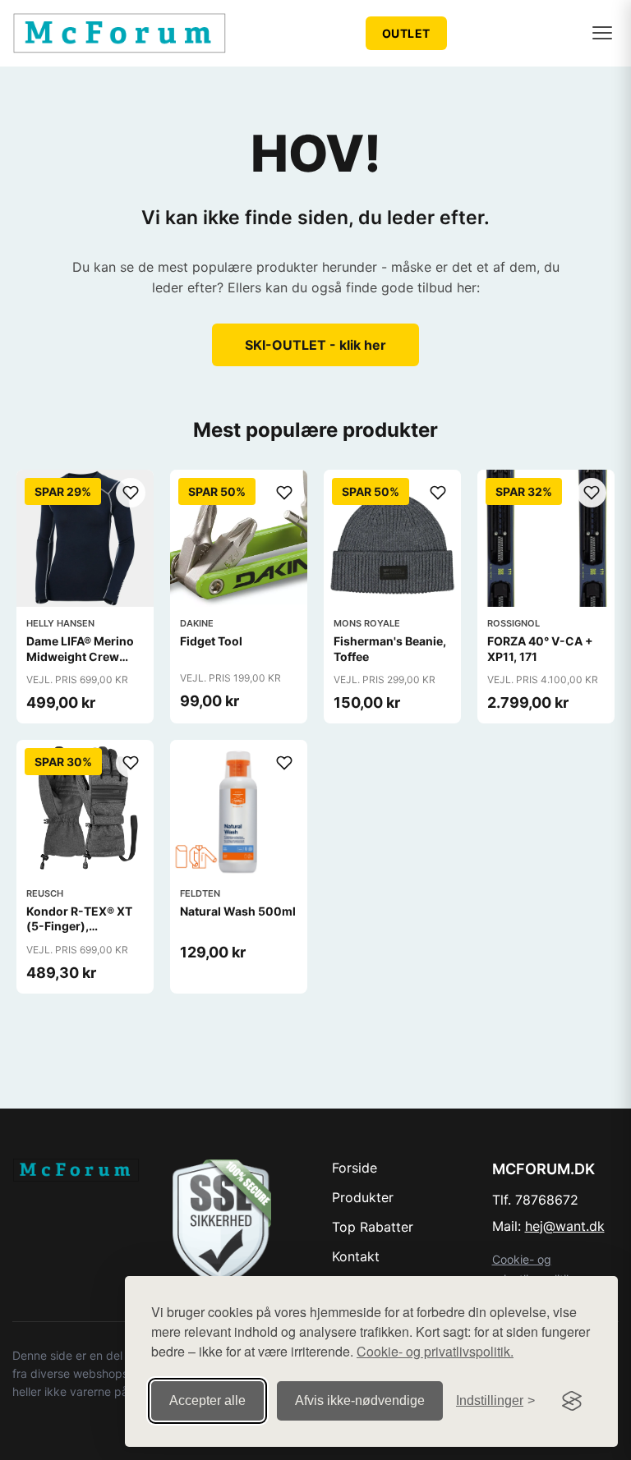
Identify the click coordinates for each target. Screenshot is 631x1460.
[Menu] (602, 32)
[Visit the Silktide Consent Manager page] (572, 1401)
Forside (354, 1167)
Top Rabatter (372, 1227)
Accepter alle (207, 1400)
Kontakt (356, 1256)
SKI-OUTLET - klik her (315, 345)
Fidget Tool (211, 641)
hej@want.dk (565, 1226)
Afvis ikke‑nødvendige (360, 1400)
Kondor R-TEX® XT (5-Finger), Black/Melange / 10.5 (84, 926)
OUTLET (406, 33)
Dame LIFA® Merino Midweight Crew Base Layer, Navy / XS (80, 663)
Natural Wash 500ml (238, 911)
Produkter (363, 1197)
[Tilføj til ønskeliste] (130, 492)
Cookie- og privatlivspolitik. (435, 1351)
